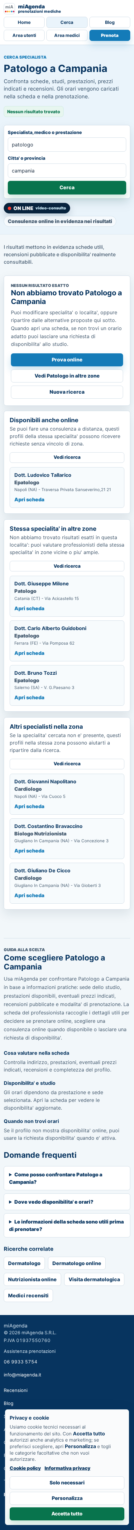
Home (24, 22)
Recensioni (15, 1390)
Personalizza (67, 1498)
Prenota (109, 35)
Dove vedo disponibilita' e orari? (53, 1202)
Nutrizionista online (32, 1279)
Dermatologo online (76, 1263)
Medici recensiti (28, 1295)
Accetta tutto (67, 1514)
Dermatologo (24, 1263)
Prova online (67, 359)
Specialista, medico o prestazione (45, 132)
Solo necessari (67, 1483)
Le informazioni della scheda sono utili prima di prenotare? (66, 1225)
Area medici (67, 35)
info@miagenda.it (22, 1375)
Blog (110, 22)
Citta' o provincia (26, 158)
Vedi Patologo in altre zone (67, 376)
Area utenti (24, 35)
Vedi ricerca (67, 457)
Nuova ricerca (67, 392)
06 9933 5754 (20, 1362)
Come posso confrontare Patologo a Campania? (55, 1178)
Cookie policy (25, 1468)
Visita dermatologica (94, 1279)
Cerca (66, 22)
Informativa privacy (67, 1468)
